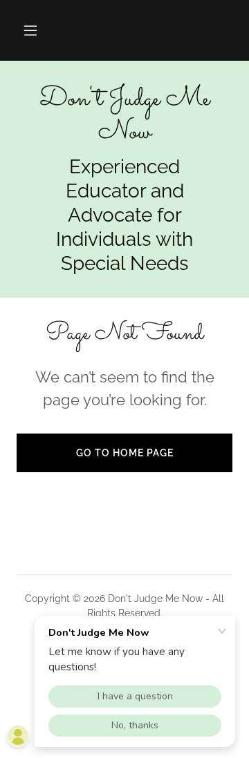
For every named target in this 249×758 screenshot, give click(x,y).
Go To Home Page (125, 452)
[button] (30, 30)
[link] (124, 116)
